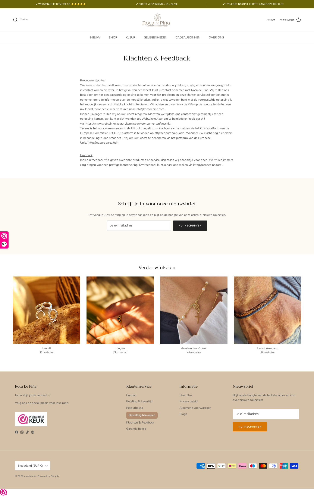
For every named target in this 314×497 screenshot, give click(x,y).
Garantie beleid (136, 429)
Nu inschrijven (190, 225)
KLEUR (130, 37)
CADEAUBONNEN (188, 37)
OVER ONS (216, 37)
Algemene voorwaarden (195, 408)
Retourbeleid (134, 408)
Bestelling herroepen (142, 415)
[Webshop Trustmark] (3, 493)
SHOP (113, 37)
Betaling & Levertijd (139, 401)
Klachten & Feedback (140, 423)
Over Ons (185, 395)
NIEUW (95, 37)
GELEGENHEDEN (155, 37)
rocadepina (30, 476)
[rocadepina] (157, 20)
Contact (131, 395)
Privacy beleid (188, 401)
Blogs (183, 414)
